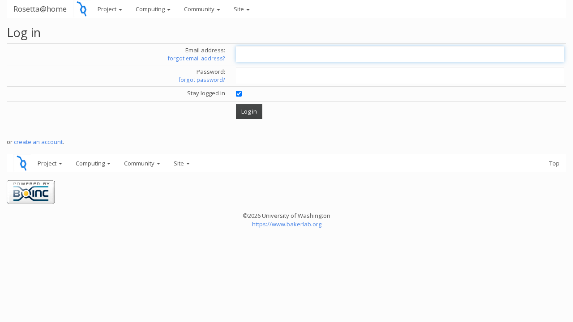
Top (554, 163)
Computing (151, 9)
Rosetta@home (40, 9)
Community (200, 9)
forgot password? (202, 80)
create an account (38, 142)
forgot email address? (196, 58)
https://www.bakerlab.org (286, 224)
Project (108, 9)
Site (239, 9)
